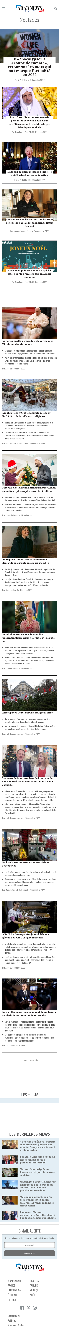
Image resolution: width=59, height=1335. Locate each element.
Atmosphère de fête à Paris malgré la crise (27, 712)
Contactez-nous (15, 1316)
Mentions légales (16, 1325)
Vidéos (32, 1295)
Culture (12, 1300)
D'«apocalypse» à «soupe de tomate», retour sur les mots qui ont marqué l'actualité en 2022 (29, 67)
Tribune (33, 1285)
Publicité (12, 1320)
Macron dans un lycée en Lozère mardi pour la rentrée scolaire (37, 1172)
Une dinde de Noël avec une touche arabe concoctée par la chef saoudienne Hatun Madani (29, 223)
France (11, 1285)
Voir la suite (31, 1060)
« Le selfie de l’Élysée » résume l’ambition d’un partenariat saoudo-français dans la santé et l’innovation (37, 1146)
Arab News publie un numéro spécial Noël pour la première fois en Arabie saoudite (29, 274)
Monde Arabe (14, 1280)
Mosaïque (34, 1290)
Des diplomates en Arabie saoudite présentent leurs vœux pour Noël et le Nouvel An (28, 638)
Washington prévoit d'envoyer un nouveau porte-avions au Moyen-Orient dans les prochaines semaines (38, 1186)
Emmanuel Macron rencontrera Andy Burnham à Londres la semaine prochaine (38, 1215)
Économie (12, 1295)
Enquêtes (34, 1280)
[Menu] (3, 8)
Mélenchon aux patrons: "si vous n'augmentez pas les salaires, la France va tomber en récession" (37, 1201)
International (15, 1290)
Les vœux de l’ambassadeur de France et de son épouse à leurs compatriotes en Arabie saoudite (27, 782)
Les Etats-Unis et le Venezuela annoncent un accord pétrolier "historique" (37, 1159)
